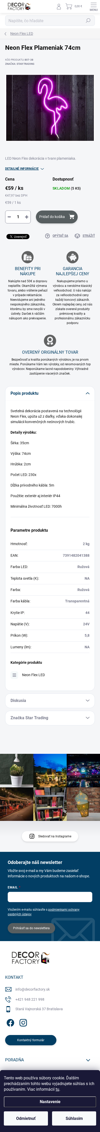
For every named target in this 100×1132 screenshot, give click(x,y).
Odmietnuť (26, 1118)
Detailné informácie (22, 169)
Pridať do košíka (52, 217)
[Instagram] (22, 1021)
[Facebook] (9, 1021)
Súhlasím (74, 1118)
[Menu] (93, 6)
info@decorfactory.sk (32, 989)
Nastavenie (50, 1101)
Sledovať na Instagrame (54, 836)
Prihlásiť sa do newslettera (31, 928)
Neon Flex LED (33, 675)
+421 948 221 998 (29, 999)
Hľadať (88, 20)
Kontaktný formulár (30, 1040)
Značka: (19, 63)
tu (57, 1089)
